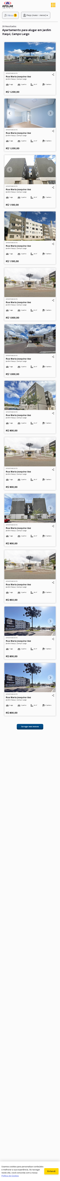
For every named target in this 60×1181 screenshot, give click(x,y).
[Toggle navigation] (53, 5)
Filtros (10, 15)
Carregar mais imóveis (30, 727)
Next (50, 57)
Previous (9, 57)
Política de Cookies (10, 1176)
